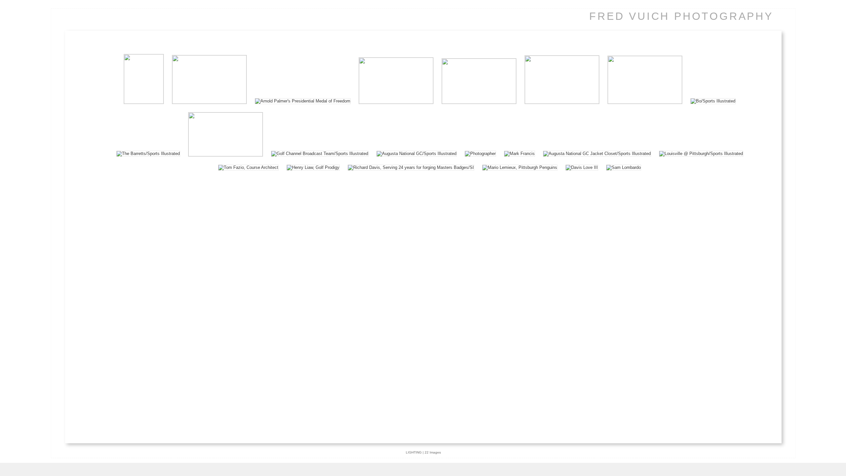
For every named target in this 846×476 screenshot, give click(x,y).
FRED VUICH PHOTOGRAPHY (681, 16)
